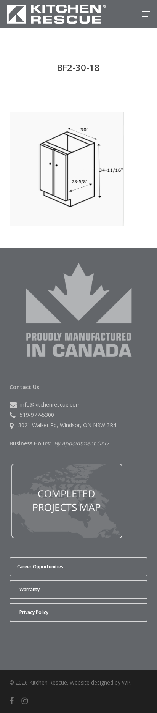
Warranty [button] (29, 589)
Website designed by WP (100, 682)
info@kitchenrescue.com (50, 404)
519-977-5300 (37, 414)
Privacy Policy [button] (33, 612)
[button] (146, 14)
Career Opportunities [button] (40, 566)
